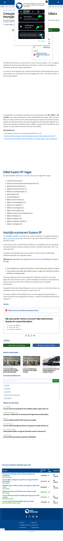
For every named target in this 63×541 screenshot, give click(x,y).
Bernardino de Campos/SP (12, 395)
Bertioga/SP (8, 398)
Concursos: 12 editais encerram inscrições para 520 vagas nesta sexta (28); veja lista (25, 414)
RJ (61, 6)
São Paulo (6, 340)
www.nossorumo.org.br (11, 238)
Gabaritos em (46, 45)
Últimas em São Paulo (11, 403)
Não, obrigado (41, 41)
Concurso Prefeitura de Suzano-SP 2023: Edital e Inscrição (30, 370)
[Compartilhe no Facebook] (26, 336)
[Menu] (7, 2)
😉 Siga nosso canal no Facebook (46, 345)
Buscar (56, 381)
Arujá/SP (7, 385)
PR (58, 6)
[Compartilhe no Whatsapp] (31, 336)
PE (53, 6)
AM (13, 6)
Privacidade (23, 527)
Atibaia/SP (7, 389)
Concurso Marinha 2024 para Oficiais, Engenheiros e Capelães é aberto (51, 370)
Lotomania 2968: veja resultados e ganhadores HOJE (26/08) (19, 437)
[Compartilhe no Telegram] (34, 336)
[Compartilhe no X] (28, 336)
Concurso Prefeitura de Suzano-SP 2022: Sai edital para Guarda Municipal (10, 370)
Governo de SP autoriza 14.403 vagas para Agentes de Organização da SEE (29, 136)
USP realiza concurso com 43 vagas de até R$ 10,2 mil (22, 133)
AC (7, 6)
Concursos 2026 (14, 327)
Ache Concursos (7, 10)
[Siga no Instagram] (33, 517)
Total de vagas (37, 45)
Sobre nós (34, 522)
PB (50, 6)
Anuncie (22, 522)
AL (9, 6)
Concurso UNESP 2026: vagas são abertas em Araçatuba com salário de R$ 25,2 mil (25, 426)
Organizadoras (35, 527)
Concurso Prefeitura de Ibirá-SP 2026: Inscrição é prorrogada (19, 420)
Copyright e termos (25, 525)
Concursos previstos (15, 329)
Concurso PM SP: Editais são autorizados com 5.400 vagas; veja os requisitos (30, 138)
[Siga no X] (30, 517)
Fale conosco (35, 525)
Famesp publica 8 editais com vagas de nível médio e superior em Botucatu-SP (24, 431)
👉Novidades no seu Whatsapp (17, 345)
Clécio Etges (8, 24)
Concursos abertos (15, 325)
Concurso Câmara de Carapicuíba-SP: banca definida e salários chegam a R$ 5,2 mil (25, 409)
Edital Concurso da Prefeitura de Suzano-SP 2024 (43, 54)
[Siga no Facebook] (26, 517)
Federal (3, 6)
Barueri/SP (8, 392)
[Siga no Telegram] (36, 517)
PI (55, 6)
